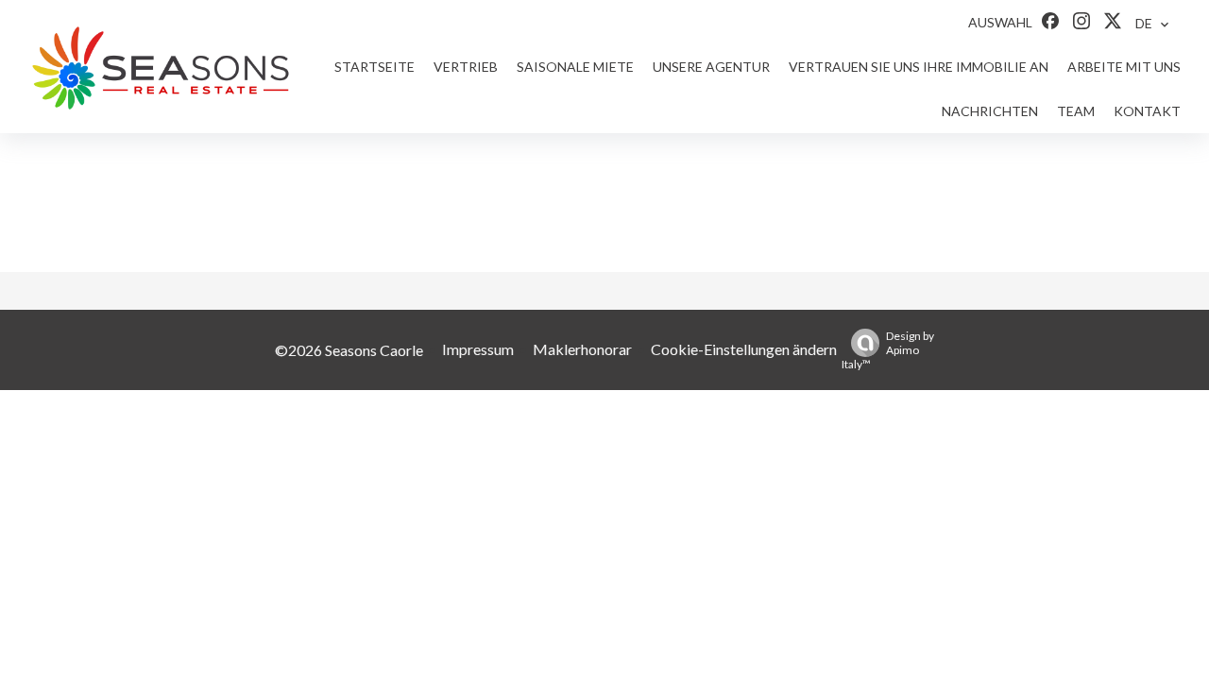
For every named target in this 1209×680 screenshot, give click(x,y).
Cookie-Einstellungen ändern (744, 349)
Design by (888, 350)
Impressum (478, 349)
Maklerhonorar (582, 349)
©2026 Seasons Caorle (349, 350)
